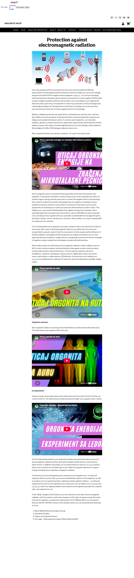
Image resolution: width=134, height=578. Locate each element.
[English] (12, 2)
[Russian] (14, 2)
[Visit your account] (123, 23)
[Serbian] (16, 2)
